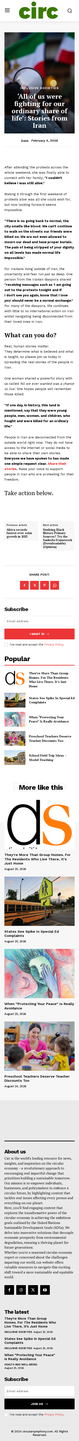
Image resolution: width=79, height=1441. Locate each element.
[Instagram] (21, 1290)
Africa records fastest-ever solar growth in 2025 (19, 533)
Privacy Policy (53, 644)
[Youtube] (45, 1290)
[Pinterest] (44, 585)
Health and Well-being (20, 1364)
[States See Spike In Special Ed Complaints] (14, 700)
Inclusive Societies (39, 87)
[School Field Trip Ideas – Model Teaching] (14, 757)
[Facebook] (24, 585)
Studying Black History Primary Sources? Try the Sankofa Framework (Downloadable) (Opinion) (57, 538)
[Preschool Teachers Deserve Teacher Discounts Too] (14, 738)
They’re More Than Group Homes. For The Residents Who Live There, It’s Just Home (48, 679)
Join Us (37, 1404)
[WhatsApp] (54, 585)
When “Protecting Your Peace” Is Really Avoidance (49, 719)
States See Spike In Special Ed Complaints (52, 700)
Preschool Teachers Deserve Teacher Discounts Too (50, 738)
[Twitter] (34, 585)
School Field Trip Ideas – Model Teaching (48, 757)
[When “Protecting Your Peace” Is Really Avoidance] (14, 719)
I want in (37, 634)
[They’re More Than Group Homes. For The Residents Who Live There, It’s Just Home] (14, 678)
